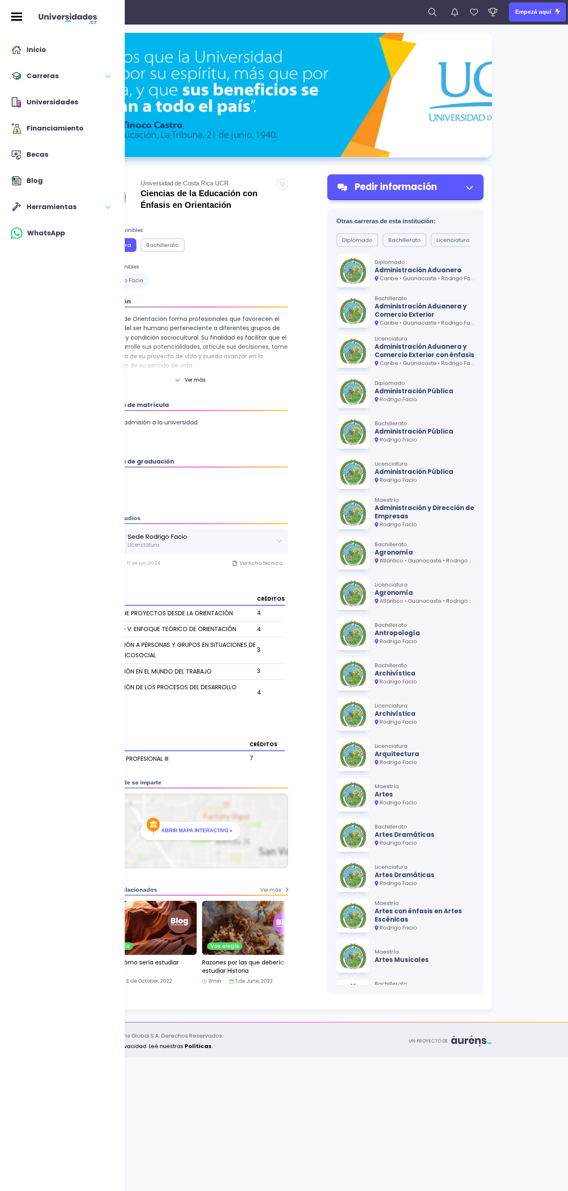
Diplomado (357, 240)
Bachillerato (162, 245)
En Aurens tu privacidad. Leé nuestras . (144, 1046)
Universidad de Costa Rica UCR (185, 183)
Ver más (195, 379)
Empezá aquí (534, 11)
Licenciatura (453, 240)
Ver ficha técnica (261, 563)
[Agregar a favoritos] (282, 184)
